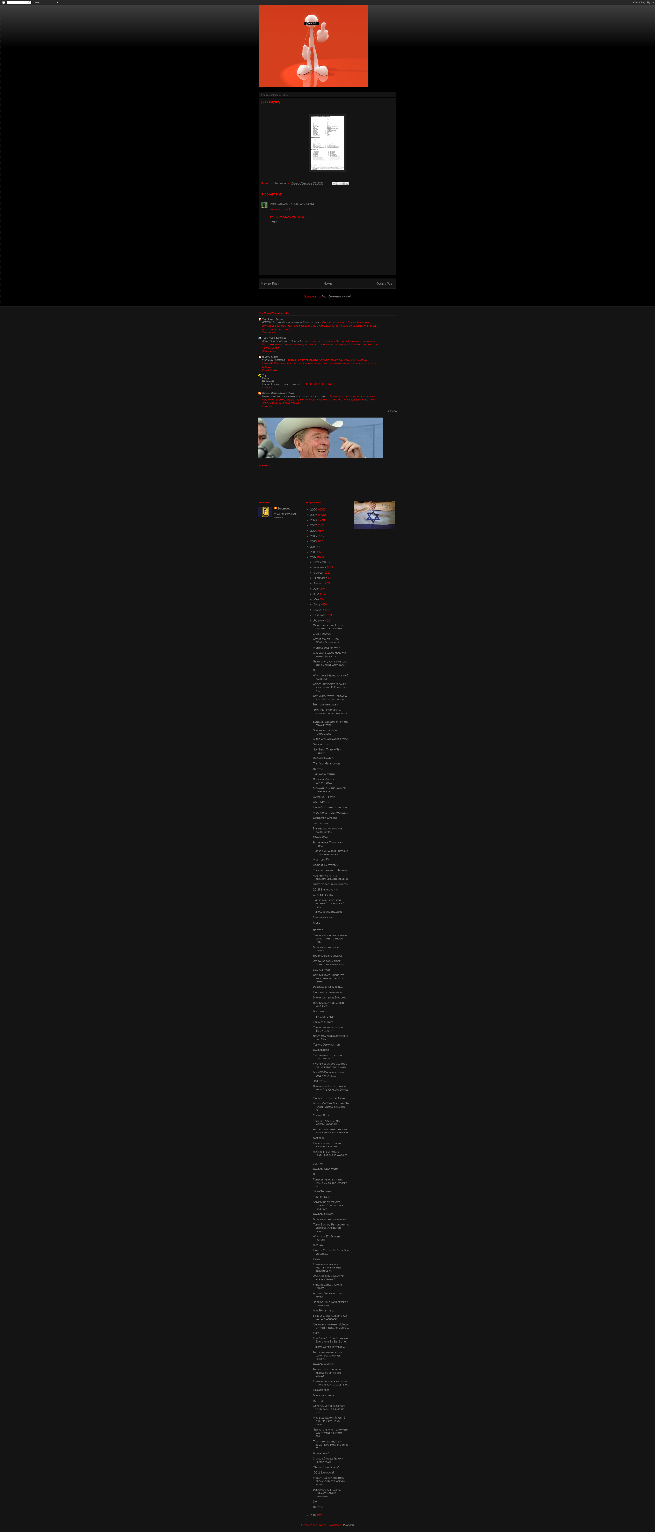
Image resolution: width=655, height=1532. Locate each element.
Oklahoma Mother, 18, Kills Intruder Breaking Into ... (331, 1326)
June (317, 594)
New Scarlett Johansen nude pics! (328, 1004)
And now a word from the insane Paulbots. (329, 654)
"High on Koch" (322, 1197)
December (320, 562)
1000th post (321, 1390)
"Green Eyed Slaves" (326, 1467)
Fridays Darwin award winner (328, 1286)
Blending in (320, 1011)
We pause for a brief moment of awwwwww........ (330, 962)
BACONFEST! (321, 802)
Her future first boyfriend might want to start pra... (330, 1433)
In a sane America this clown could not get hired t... (328, 1355)
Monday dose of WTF (326, 648)
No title (318, 670)
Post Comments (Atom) (336, 296)
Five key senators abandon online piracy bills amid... (330, 1065)
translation (320, 837)
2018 (313, 536)
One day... (318, 1245)
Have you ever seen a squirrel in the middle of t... (330, 713)
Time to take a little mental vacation (326, 1122)
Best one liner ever (325, 704)
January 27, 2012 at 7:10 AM (295, 204)
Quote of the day (324, 796)
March (318, 610)
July (316, 588)
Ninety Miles (270, 357)
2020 (314, 530)
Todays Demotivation (326, 1044)
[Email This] (334, 183)
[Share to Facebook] (343, 183)
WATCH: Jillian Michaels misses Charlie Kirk (291, 322)
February (320, 615)
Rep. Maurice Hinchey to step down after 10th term (328, 978)
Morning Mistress (274, 360)
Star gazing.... (322, 744)
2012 (313, 557)
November (320, 567)
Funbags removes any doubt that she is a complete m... (331, 1382)
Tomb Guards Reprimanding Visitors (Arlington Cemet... (331, 1228)
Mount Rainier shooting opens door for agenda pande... (329, 1481)
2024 (314, 520)
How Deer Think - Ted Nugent (327, 751)
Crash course (322, 634)
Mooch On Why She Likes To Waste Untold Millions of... (331, 1106)
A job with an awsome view (330, 739)
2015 (313, 541)
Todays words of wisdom (329, 1347)
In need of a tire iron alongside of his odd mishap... (327, 1372)
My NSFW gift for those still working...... (329, 1073)
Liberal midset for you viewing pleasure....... (327, 1144)
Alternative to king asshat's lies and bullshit (330, 877)
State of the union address (330, 884)
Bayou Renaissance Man (278, 393)
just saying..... (321, 823)
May (317, 599)
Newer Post (270, 283)
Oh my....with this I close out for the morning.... (328, 626)
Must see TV (321, 859)
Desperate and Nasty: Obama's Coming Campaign (327, 1493)
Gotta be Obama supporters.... (323, 780)
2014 (313, 547)
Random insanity (323, 1364)
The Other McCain (274, 338)
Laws (316, 1259)
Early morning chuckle (328, 956)
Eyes (316, 1333)
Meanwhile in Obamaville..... (330, 812)
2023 (314, 525)
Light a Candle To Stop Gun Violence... (331, 1251)
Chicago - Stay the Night (329, 1098)
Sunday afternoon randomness (325, 731)
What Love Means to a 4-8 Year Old (330, 677)
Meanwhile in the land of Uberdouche (329, 789)
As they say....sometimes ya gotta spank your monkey (330, 1130)
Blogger (348, 1525)
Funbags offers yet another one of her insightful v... (327, 1267)
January (319, 620)
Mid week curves (323, 1395)
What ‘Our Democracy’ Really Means (285, 341)
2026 (314, 509)
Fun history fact (324, 917)
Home (328, 283)
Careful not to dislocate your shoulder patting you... (329, 1409)
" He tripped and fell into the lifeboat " (329, 1056)
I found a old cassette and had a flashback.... (330, 1317)
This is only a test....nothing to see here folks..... (330, 852)
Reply (273, 222)
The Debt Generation (326, 763)
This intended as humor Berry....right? (328, 1028)
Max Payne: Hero (323, 1310)
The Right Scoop (272, 319)
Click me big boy (323, 895)
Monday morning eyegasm (329, 1219)
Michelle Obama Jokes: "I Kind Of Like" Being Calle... (329, 1421)
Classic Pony (321, 1115)
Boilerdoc (284, 508)
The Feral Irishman (268, 378)
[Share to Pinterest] (347, 183)
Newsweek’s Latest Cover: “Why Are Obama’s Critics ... (330, 1089)
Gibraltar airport (325, 818)
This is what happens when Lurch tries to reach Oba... (330, 938)
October (319, 572)
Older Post (385, 283)
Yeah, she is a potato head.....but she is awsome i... (330, 1155)
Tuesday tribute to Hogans (330, 870)
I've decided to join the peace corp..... (327, 830)
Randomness (321, 1050)
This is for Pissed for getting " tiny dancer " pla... (328, 903)
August (319, 583)
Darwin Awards (323, 758)
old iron (318, 1163)
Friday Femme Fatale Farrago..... (283, 384)
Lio (315, 1501)
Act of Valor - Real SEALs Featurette (326, 640)
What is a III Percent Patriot (327, 1238)
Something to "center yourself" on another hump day (328, 1205)
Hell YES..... (320, 1081)
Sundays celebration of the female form (330, 723)
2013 (313, 552)
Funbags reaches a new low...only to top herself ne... (330, 1183)
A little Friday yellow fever (327, 1294)
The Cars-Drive (323, 1017)
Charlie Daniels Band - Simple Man (328, 1460)
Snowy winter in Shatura (329, 997)
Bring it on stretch (325, 865)
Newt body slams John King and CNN (330, 1037)
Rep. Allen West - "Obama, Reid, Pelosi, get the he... (330, 697)
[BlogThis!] (337, 183)
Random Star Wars (325, 1169)
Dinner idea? (321, 1453)
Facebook (318, 1138)
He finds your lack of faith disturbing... (330, 1303)
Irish (273, 204)
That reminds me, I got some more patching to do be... (330, 1445)
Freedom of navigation (327, 992)
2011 (313, 1515)
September (321, 578)
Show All (392, 410)
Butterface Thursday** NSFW (328, 844)
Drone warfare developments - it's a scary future (295, 396)
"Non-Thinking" (322, 1191)
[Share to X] (340, 183)
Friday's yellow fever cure (330, 807)
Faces (316, 922)
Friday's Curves (323, 1022)
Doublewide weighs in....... (328, 987)
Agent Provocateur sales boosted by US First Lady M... (330, 687)
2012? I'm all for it (325, 889)
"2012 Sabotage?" (324, 1472)
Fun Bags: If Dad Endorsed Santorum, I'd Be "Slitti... (330, 1339)
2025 (314, 515)
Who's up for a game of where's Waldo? (328, 1277)
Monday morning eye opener (326, 948)
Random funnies (323, 1214)
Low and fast (321, 970)
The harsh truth (324, 774)
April (317, 604)
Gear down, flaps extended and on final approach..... (330, 663)
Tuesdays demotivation (327, 912)
